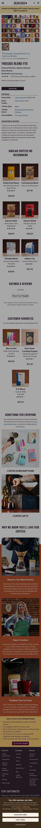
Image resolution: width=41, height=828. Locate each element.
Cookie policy (26, 807)
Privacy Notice (28, 809)
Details (18, 807)
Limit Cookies (20, 820)
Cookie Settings (21, 824)
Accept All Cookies (20, 815)
